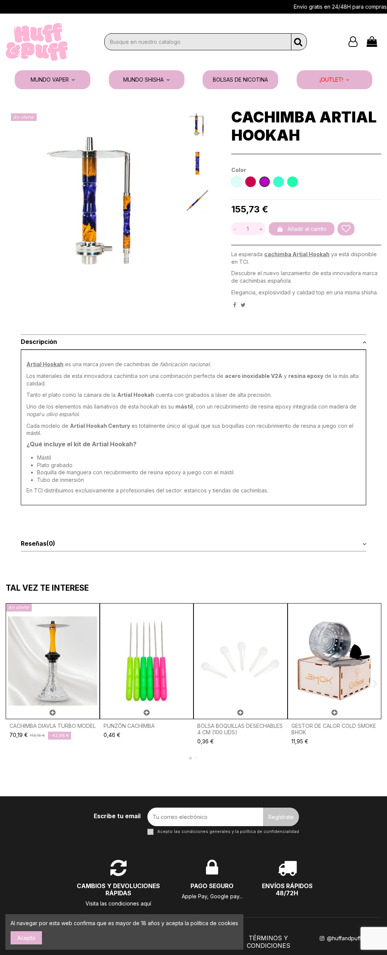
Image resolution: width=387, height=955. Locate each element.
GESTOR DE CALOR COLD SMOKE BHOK (333, 729)
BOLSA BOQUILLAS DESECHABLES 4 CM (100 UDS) (240, 729)
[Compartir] (234, 305)
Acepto (26, 938)
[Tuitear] (243, 305)
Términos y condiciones (268, 941)
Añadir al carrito (307, 229)
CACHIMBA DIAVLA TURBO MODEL (52, 726)
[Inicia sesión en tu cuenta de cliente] (353, 41)
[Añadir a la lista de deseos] (345, 228)
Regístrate (281, 817)
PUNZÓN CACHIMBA (129, 726)
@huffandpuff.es (346, 938)
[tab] (193, 342)
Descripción (39, 341)
